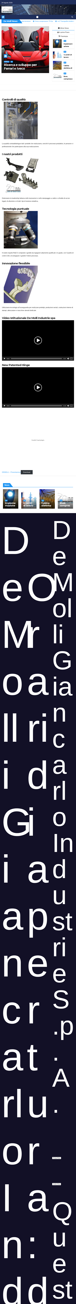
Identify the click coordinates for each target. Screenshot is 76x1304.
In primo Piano (64, 32)
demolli (6, 61)
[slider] (36, 358)
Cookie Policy (56, 1184)
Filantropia (64, 36)
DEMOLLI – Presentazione (11, 472)
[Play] (5, 359)
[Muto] (68, 359)
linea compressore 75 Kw (65, 507)
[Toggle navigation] (37, 17)
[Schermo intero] (71, 359)
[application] (38, 340)
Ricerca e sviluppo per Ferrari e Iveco (20, 66)
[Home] (3, 17)
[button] (72, 17)
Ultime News (64, 28)
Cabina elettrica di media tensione (46, 507)
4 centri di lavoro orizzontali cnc (28, 507)
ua (11, 61)
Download (26, 472)
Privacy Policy (56, 1158)
